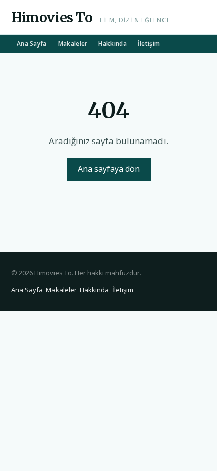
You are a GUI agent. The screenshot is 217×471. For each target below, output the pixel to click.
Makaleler (73, 43)
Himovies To (52, 17)
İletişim (149, 43)
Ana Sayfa (32, 43)
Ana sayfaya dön (109, 168)
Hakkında (112, 43)
